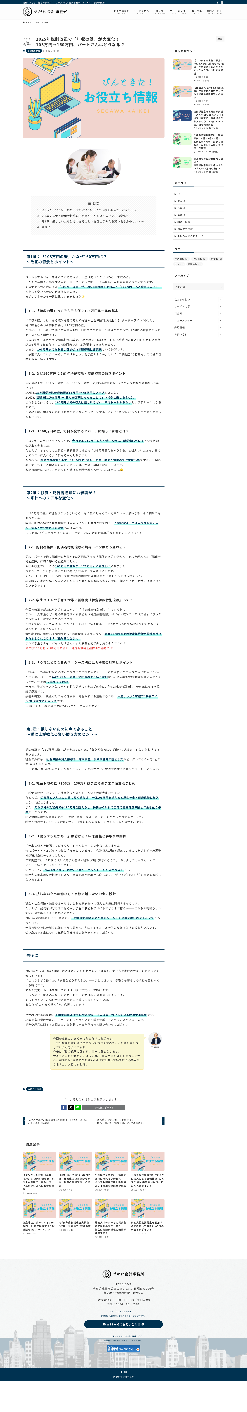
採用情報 (179, 327)
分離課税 (200, 258)
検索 (220, 39)
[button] (64, 1107)
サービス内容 (182, 306)
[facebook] (218, 2)
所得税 (181, 208)
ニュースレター (183, 320)
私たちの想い (182, 299)
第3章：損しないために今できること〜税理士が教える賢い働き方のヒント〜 (93, 221)
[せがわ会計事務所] (45, 11)
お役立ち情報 (34, 50)
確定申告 (195, 264)
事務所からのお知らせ (190, 236)
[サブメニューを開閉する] (220, 299)
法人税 (181, 201)
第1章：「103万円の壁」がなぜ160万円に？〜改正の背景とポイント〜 (89, 210)
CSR (180, 194)
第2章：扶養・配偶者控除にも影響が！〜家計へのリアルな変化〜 (85, 216)
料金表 (178, 313)
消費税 (181, 215)
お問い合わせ (182, 334)
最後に (46, 227)
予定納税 (182, 258)
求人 (179, 264)
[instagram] (222, 2)
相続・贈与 (184, 222)
